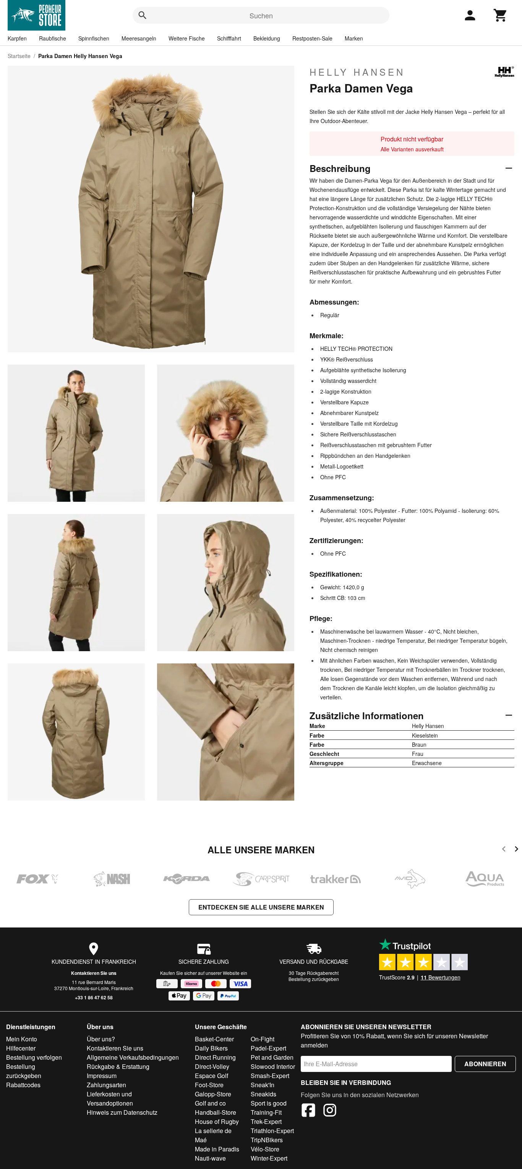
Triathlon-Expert (272, 1130)
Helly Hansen (357, 72)
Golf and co (210, 1103)
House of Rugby (217, 1121)
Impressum (102, 1075)
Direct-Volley (212, 1066)
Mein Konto (21, 1038)
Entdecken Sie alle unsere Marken (261, 907)
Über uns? (101, 1038)
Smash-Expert (270, 1075)
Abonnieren (485, 1063)
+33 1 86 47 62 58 (94, 997)
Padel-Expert (268, 1048)
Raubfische (52, 38)
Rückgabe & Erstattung (118, 1066)
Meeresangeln (139, 38)
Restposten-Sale (312, 38)
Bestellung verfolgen (34, 1057)
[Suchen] (142, 15)
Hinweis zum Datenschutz (122, 1112)
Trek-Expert (266, 1121)
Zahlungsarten (106, 1084)
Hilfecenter (21, 1048)
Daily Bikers (211, 1048)
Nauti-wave (210, 1158)
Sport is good (269, 1103)
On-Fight (262, 1038)
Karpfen (17, 38)
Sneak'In (262, 1084)
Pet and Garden (272, 1057)
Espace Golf (211, 1075)
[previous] (503, 850)
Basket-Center (214, 1038)
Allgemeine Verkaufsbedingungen (133, 1057)
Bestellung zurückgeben (314, 979)
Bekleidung (266, 38)
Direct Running (215, 1057)
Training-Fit (266, 1112)
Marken (354, 38)
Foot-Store (209, 1084)
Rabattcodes (23, 1084)
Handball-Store (215, 1112)
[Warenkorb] (500, 15)
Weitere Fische (187, 38)
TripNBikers (267, 1139)
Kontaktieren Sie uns (94, 973)
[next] (516, 850)
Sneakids (263, 1094)
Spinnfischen (93, 38)
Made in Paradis (217, 1149)
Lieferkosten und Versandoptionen (110, 1098)
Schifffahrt (229, 38)
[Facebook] (308, 1111)
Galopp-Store (213, 1094)
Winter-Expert (269, 1158)
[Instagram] (329, 1111)
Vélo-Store (265, 1149)
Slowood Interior (273, 1066)
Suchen (261, 15)
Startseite (19, 56)
